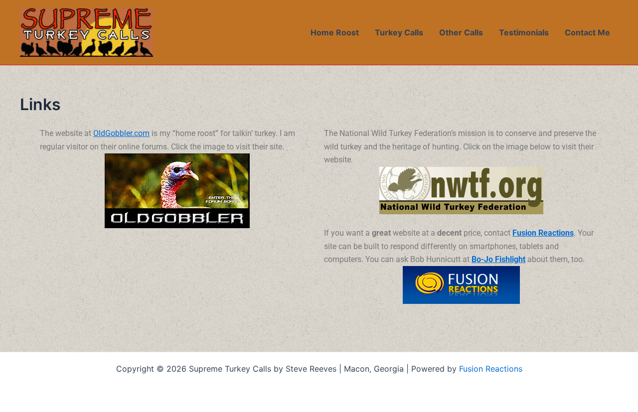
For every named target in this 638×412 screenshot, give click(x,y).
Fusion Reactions (543, 233)
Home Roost (335, 32)
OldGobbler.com (121, 133)
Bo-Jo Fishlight (498, 259)
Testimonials (524, 32)
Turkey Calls (399, 32)
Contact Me (587, 32)
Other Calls (461, 32)
